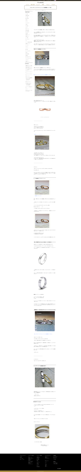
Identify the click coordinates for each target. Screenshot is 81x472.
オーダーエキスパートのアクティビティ (29, 72)
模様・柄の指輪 (27, 18)
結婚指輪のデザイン (29, 459)
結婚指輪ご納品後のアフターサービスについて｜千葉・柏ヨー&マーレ (29, 68)
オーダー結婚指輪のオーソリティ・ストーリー (29, 70)
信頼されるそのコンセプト (28, 81)
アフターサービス (54, 458)
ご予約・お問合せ (53, 4)
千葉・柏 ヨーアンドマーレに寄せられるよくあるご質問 (29, 90)
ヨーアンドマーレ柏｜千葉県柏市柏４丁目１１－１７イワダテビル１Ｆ (29, 77)
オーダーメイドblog (38, 4)
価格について (46, 466)
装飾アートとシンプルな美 (22, 459)
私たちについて (48, 4)
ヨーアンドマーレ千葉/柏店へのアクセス (29, 87)
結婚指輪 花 (27, 55)
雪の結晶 (26, 52)
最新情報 (54, 461)
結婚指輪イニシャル (27, 61)
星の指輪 (37, 460)
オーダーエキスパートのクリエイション (29, 74)
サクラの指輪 (38, 458)
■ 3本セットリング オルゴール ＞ (39, 134)
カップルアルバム (55, 462)
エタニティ (27, 27)
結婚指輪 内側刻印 (27, 15)
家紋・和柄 (27, 49)
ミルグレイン (27, 46)
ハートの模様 (27, 37)
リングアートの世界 (21, 458)
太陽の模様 (27, 33)
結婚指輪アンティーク (28, 34)
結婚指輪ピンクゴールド (28, 43)
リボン (26, 40)
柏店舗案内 (43, 4)
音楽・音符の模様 (27, 31)
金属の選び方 (29, 460)
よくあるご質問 (54, 459)
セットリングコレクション (47, 458)
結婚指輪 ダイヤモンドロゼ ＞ (38, 195)
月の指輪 (26, 24)
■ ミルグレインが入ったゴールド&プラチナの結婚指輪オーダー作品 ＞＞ (43, 74)
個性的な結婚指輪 (27, 30)
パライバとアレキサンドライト (28, 58)
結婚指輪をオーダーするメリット (31, 458)
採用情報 (45, 465)
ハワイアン (27, 21)
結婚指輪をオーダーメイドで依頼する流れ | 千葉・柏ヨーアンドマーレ (29, 65)
